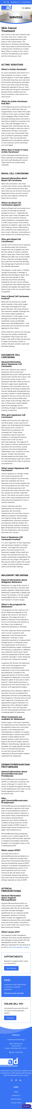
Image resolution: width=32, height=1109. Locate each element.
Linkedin (20, 1080)
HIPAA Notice (16, 1099)
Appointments (26, 2)
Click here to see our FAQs (14, 993)
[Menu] (26, 8)
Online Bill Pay (15, 2)
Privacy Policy (16, 1103)
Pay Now (10, 1018)
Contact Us (16, 1095)
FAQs (16, 1092)
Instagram (11, 1080)
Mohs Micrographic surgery (19, 947)
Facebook (16, 1080)
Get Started (11, 968)
